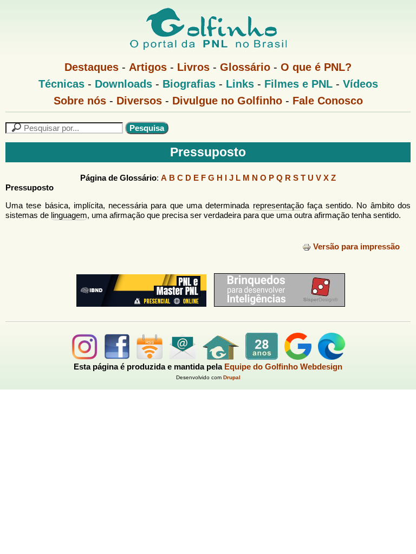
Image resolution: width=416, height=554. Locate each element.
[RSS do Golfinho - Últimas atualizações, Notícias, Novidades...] (149, 356)
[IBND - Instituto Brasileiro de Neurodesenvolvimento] (138, 310)
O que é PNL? (316, 67)
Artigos (148, 67)
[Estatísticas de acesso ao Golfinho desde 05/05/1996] (261, 356)
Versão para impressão (356, 246)
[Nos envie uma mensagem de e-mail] (182, 356)
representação (278, 205)
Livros (193, 67)
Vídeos (360, 84)
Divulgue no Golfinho (227, 101)
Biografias (189, 84)
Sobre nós (80, 101)
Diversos (139, 101)
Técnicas (61, 84)
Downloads (123, 84)
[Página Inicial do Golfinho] (221, 356)
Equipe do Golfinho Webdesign (283, 366)
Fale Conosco (327, 101)
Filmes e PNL (298, 84)
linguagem (69, 215)
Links (240, 84)
